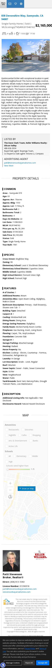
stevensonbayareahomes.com (16, 591)
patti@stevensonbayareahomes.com (20, 162)
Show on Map (27, 488)
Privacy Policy (29, 648)
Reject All (29, 663)
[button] (2, 665)
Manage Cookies (13, 663)
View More (8, 165)
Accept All (42, 663)
